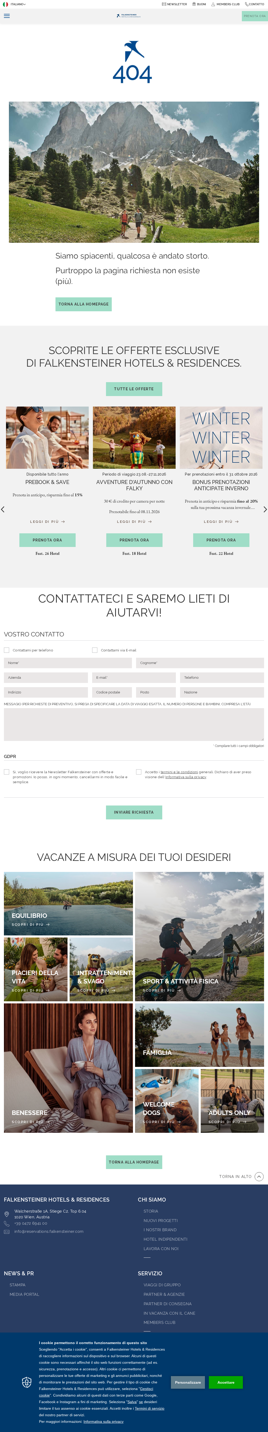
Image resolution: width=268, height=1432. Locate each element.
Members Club (159, 1322)
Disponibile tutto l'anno (47, 474)
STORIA (151, 1211)
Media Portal (24, 1294)
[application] (134, 1382)
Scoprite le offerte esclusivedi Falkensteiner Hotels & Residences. (134, 367)
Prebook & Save (47, 482)
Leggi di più (45, 522)
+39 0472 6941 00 (30, 1223)
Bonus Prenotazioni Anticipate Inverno (221, 485)
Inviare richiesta (134, 812)
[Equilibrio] (68, 904)
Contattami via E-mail (119, 650)
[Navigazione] (5, 16)
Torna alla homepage (84, 304)
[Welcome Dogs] (167, 1101)
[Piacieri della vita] (36, 969)
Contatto (256, 4)
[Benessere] (68, 1068)
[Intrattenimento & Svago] (101, 969)
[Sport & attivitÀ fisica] (199, 936)
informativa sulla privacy (185, 777)
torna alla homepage (134, 1162)
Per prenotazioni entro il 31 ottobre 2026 (221, 474)
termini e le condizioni (179, 772)
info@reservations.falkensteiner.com (49, 1231)
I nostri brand (160, 1230)
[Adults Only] (232, 1101)
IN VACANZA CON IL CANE (170, 1313)
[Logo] (128, 16)
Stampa (18, 1285)
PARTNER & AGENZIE (164, 1294)
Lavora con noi (161, 1248)
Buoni (201, 4)
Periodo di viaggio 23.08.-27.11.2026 (134, 474)
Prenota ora (47, 540)
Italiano (17, 4)
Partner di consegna (168, 1304)
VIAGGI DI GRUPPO (162, 1285)
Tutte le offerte (134, 389)
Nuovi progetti (161, 1220)
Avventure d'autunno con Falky (134, 485)
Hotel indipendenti (165, 1239)
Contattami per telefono (33, 650)
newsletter (177, 4)
